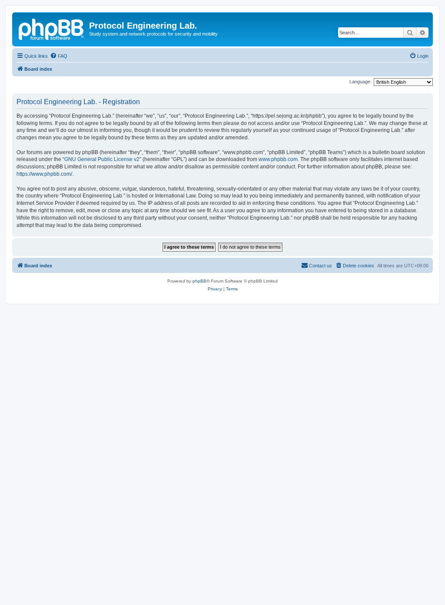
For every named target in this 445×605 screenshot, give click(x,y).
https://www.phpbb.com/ (44, 174)
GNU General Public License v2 (101, 159)
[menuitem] (58, 56)
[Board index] (51, 28)
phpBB (199, 281)
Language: (360, 81)
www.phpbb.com (278, 159)
